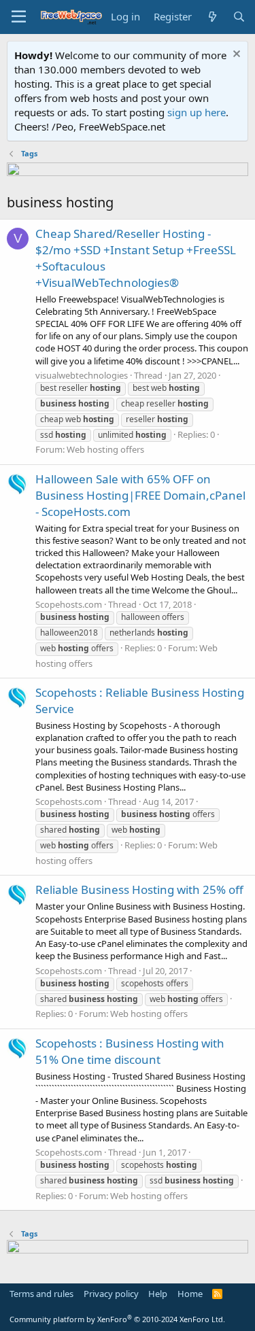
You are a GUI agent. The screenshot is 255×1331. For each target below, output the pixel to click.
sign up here (196, 112)
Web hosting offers (105, 449)
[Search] (239, 16)
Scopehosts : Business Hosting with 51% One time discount (129, 1051)
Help (157, 1293)
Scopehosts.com (68, 604)
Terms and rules (41, 1293)
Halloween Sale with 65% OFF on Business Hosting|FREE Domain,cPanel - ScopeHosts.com (140, 495)
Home (190, 1293)
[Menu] (19, 17)
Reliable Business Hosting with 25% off (139, 889)
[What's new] (212, 16)
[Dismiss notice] (235, 55)
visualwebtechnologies (81, 375)
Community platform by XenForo (117, 1319)
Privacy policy (111, 1293)
